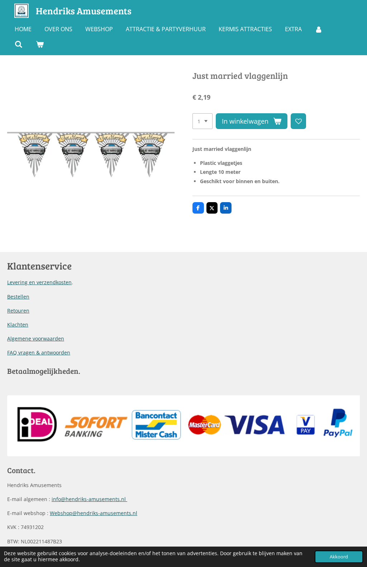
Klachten (17, 324)
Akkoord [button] (339, 557)
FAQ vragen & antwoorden (38, 352)
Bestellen (18, 296)
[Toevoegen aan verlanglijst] (298, 121)
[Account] (318, 29)
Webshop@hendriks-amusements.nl (93, 513)
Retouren (18, 310)
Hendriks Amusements (84, 10)
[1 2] (202, 121)
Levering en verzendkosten (39, 282)
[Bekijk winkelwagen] (39, 44)
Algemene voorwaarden (35, 338)
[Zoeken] (18, 44)
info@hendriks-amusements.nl (89, 499)
